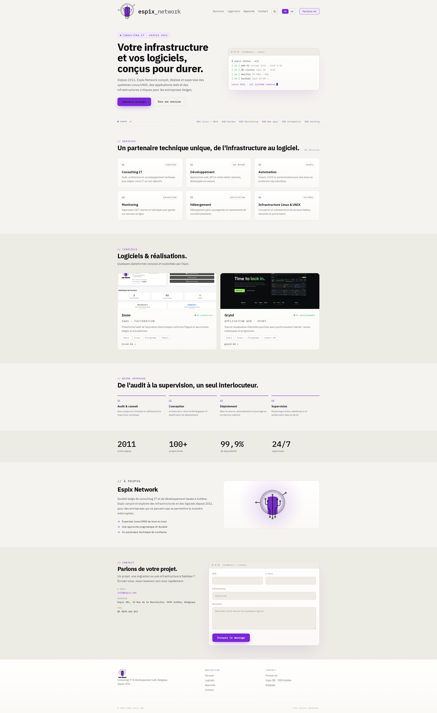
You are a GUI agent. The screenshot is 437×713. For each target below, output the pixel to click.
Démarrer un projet (134, 101)
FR (285, 11)
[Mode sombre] (275, 11)
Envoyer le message (231, 637)
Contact (263, 11)
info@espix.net (127, 592)
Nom (214, 573)
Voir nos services (169, 101)
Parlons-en (309, 11)
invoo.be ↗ (129, 344)
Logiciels (234, 11)
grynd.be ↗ (231, 344)
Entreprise (219, 589)
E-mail (270, 573)
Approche (249, 11)
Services (218, 11)
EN (292, 11)
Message (217, 604)
